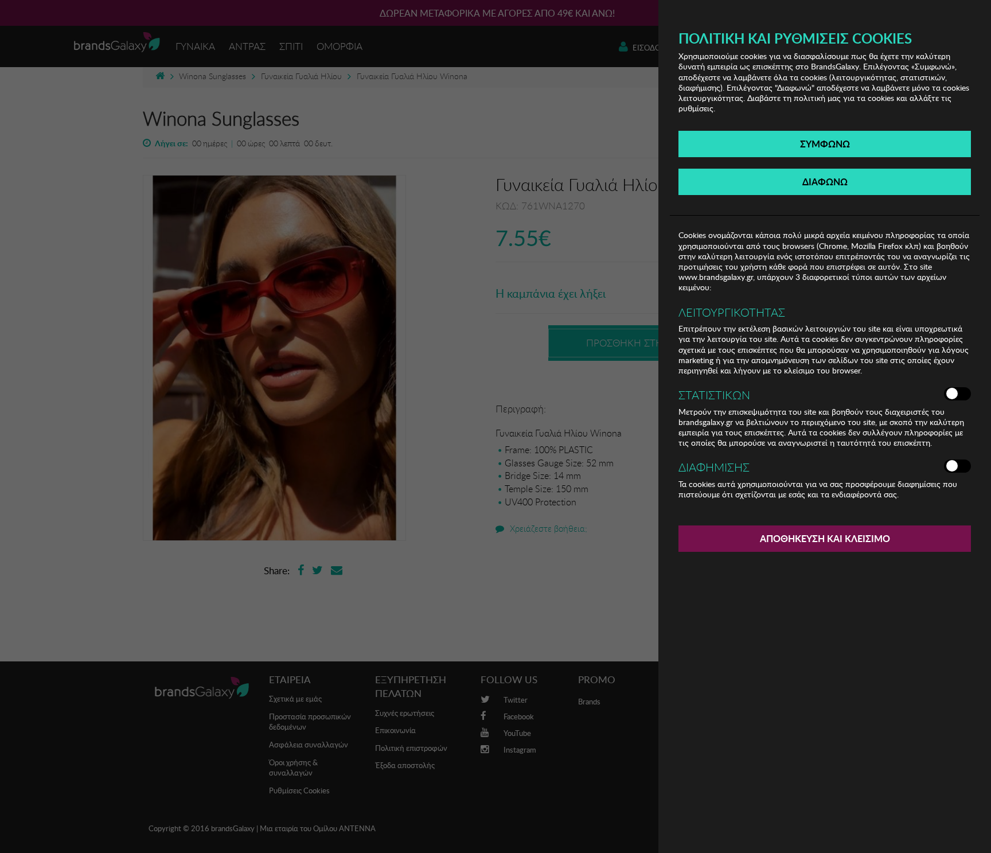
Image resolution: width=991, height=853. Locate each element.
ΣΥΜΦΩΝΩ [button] (825, 143)
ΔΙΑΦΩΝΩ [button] (825, 181)
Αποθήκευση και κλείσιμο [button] (825, 538)
